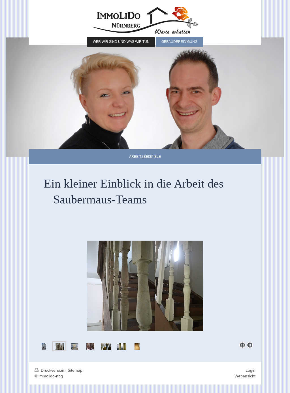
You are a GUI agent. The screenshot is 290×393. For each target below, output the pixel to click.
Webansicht (244, 376)
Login (250, 370)
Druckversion (52, 370)
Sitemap (75, 370)
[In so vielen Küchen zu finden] (137, 346)
